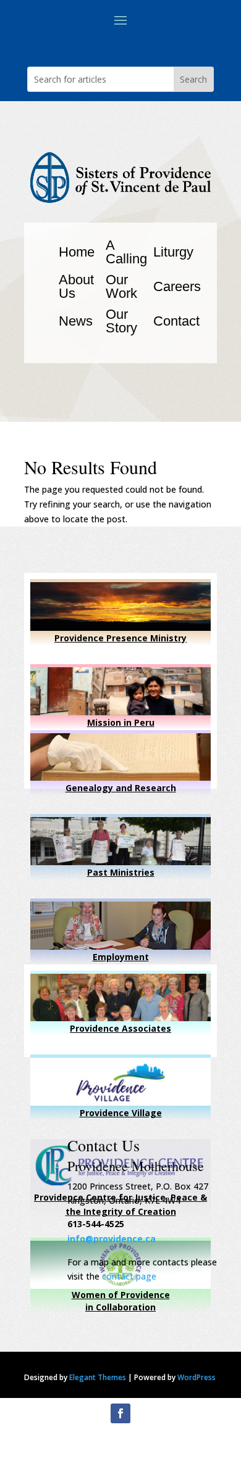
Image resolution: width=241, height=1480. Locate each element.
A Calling (126, 251)
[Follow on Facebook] (120, 1413)
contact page (129, 1276)
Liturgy (173, 252)
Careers (177, 286)
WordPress (196, 1377)
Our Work (121, 286)
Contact (176, 321)
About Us (76, 286)
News (76, 321)
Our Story (121, 320)
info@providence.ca (111, 1238)
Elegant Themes (97, 1377)
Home (77, 252)
